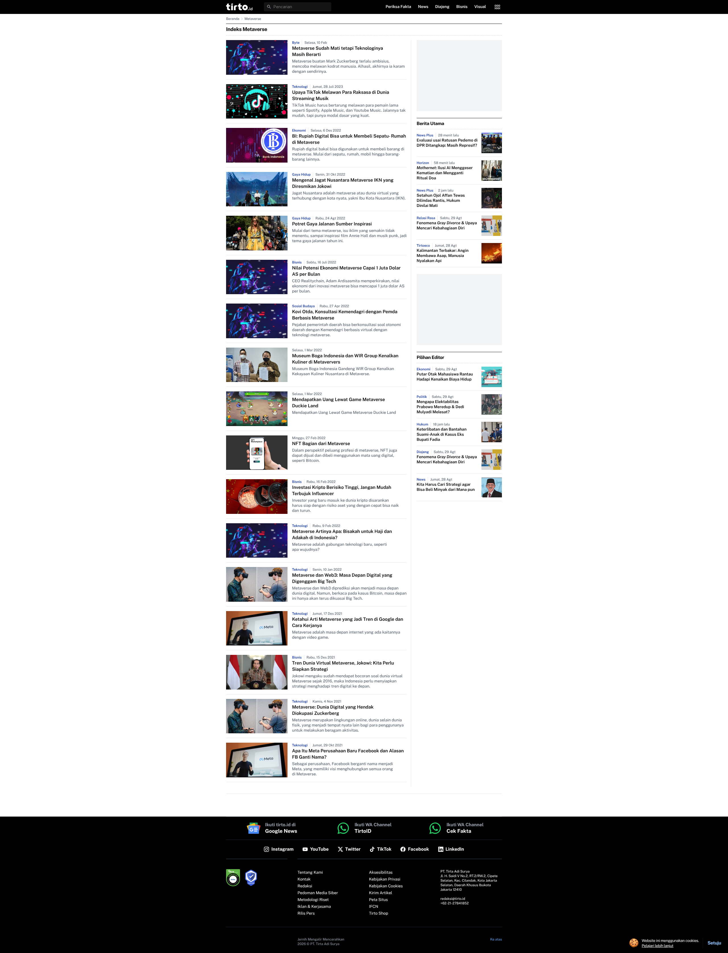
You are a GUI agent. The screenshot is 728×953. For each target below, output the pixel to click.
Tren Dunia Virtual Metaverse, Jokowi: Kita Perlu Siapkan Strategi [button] (343, 666)
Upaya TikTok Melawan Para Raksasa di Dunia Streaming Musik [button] (340, 95)
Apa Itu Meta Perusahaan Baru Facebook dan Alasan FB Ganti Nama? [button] (348, 754)
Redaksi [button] (304, 886)
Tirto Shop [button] (378, 913)
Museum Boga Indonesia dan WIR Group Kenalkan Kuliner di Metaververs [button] (345, 359)
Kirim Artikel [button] (380, 893)
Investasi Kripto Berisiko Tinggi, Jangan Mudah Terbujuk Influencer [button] (341, 490)
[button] (239, 7)
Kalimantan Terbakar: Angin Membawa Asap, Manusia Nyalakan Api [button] (443, 255)
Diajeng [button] (442, 7)
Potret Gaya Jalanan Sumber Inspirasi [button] (332, 224)
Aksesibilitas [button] (381, 872)
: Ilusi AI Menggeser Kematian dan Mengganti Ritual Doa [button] (445, 173)
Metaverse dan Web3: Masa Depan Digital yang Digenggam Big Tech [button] (342, 578)
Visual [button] (480, 7)
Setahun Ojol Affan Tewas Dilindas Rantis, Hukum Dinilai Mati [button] (441, 200)
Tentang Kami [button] (310, 872)
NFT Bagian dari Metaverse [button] (321, 443)
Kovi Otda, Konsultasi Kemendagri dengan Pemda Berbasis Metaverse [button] (344, 315)
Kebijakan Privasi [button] (384, 879)
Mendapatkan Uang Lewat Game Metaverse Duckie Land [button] (338, 402)
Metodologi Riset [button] (313, 900)
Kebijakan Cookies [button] (386, 886)
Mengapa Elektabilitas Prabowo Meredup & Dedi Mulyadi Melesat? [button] (440, 407)
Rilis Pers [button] (306, 913)
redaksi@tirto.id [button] (452, 899)
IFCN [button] (373, 906)
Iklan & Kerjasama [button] (314, 906)
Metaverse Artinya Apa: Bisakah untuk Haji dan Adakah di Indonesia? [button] (342, 534)
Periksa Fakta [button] (398, 7)
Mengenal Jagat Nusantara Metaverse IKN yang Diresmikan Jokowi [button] (343, 183)
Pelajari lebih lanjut (657, 945)
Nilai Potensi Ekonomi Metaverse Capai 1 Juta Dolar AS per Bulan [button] (346, 271)
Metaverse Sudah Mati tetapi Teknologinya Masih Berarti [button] (337, 51)
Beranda (232, 19)
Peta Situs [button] (378, 900)
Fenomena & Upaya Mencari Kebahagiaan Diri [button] (447, 226)
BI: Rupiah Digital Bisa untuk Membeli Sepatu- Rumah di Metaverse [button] (349, 139)
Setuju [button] (714, 943)
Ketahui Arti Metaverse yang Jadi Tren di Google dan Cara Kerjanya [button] (347, 622)
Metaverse (253, 19)
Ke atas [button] (496, 939)
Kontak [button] (304, 879)
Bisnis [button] (462, 7)
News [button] (423, 7)
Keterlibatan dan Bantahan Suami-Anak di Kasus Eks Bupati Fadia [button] (442, 434)
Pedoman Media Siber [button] (317, 893)
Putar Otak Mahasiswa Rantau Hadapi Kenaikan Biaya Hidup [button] (445, 377)
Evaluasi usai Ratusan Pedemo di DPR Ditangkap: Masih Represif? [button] (447, 143)
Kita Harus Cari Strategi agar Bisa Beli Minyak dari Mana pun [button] (446, 487)
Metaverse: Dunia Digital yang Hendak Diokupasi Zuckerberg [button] (333, 710)
